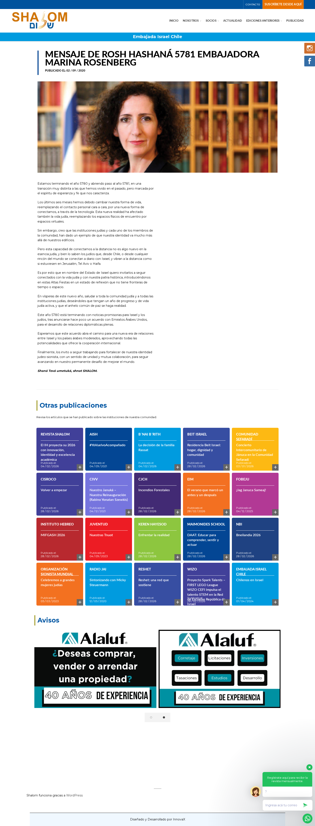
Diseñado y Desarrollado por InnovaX (157, 819)
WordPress (74, 795)
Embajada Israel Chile (157, 36)
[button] (151, 717)
